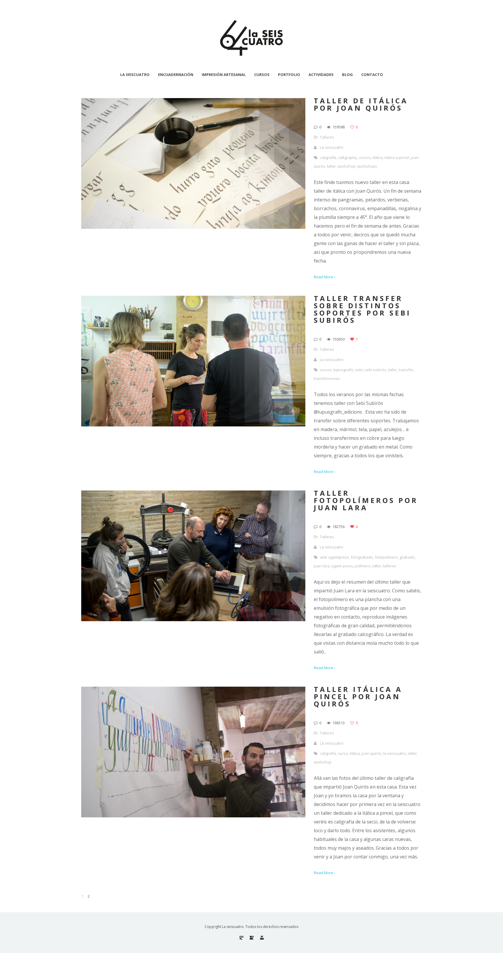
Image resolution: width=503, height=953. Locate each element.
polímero (363, 565)
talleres (389, 565)
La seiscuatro (331, 147)
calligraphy (347, 157)
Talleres (327, 137)
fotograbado (362, 557)
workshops (367, 166)
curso (343, 753)
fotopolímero (386, 557)
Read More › (324, 276)
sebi (359, 369)
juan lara (322, 565)
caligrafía (328, 157)
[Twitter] (262, 938)
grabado (407, 557)
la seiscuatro (394, 753)
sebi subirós (375, 369)
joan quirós (372, 753)
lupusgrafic (343, 369)
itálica (378, 157)
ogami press (342, 565)
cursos (365, 157)
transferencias (327, 378)
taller (331, 166)
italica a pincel (397, 157)
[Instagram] (241, 938)
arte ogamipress (334, 557)
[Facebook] (252, 938)
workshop (346, 166)
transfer (406, 369)
